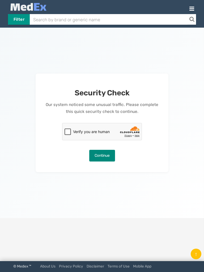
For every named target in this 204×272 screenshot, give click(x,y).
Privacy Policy (71, 266)
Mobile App (142, 266)
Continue (102, 155)
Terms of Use (119, 266)
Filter (19, 19)
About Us (48, 266)
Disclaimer (95, 266)
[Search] (192, 19)
